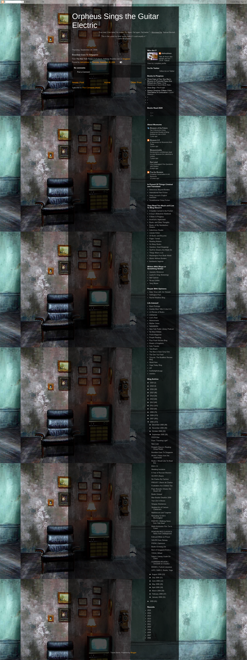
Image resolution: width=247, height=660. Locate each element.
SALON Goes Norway (159, 540)
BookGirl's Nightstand (157, 220)
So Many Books (155, 244)
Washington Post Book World (160, 256)
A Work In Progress (156, 217)
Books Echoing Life (158, 547)
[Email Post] (121, 62)
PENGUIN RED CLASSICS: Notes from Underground (161, 533)
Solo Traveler (154, 346)
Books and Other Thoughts (159, 222)
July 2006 (156, 578)
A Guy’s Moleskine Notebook (160, 214)
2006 (152, 422)
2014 (152, 396)
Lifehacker (153, 315)
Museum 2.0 (155, 140)
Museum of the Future (158, 128)
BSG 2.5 (154, 466)
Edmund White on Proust (160, 537)
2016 (152, 389)
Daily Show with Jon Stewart (160, 292)
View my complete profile (156, 63)
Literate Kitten (154, 233)
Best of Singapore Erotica (161, 550)
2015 (152, 393)
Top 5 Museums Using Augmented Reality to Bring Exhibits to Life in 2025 (159, 132)
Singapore (126, 59)
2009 (152, 412)
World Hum (153, 362)
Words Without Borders (158, 258)
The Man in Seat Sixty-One (159, 352)
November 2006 (158, 428)
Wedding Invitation (158, 469)
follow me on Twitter (167, 71)
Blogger (133, 653)
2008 (152, 415)
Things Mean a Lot (156, 253)
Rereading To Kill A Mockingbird (158, 517)
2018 (152, 386)
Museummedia (156, 150)
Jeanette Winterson (156, 272)
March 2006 (156, 591)
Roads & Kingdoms (156, 343)
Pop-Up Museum (156, 172)
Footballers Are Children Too (161, 486)
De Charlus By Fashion (160, 479)
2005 (152, 601)
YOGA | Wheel (156, 553)
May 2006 (156, 584)
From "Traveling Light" (159, 441)
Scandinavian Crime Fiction (159, 200)
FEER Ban (155, 437)
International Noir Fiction (158, 192)
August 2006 (157, 574)
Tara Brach (153, 349)
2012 (152, 402)
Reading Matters (155, 241)
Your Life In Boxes (158, 501)
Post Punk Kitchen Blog (158, 340)
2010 (152, 409)
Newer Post (78, 82)
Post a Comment (83, 72)
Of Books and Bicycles (158, 236)
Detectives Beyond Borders (159, 190)
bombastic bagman (156, 261)
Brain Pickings (154, 306)
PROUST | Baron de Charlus (162, 482)
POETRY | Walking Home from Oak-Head (161, 522)
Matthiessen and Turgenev (161, 513)
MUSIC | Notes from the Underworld (160, 457)
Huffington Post (155, 295)
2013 (152, 399)
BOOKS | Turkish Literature (161, 567)
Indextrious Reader (156, 230)
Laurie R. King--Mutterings (159, 275)
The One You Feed (156, 355)
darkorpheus (166, 53)
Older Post (136, 82)
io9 (150, 368)
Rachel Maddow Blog (157, 298)
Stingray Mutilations (158, 504)
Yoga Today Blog (155, 365)
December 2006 (158, 425)
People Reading (155, 337)
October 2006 (157, 431)
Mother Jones (154, 323)
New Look (155, 444)
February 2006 (157, 594)
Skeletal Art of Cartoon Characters (159, 508)
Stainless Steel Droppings (159, 247)
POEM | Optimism (158, 543)
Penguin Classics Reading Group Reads (161, 448)
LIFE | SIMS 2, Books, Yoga (162, 570)
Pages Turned (154, 239)
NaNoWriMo (153, 326)
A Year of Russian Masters (161, 473)
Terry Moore (153, 283)
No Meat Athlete (155, 332)
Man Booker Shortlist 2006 (161, 498)
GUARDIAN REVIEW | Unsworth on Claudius (160, 563)
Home (107, 82)
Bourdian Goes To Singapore (162, 452)
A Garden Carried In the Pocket (161, 211)
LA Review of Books (156, 312)
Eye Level (154, 162)
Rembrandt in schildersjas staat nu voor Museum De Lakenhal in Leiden (161, 154)
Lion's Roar (153, 318)
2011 (152, 406)
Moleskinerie (154, 321)
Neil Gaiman (153, 278)
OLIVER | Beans (157, 476)
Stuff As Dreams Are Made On (160, 250)
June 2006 (156, 581)
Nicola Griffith (154, 280)
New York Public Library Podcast (161, 329)
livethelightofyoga (155, 371)
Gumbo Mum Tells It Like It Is (160, 309)
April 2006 (156, 587)
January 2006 (157, 597)
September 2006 (158, 434)
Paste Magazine (155, 335)
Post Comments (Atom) (91, 88)
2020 (152, 383)
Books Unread (156, 494)
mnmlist (152, 374)
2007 (152, 419)
